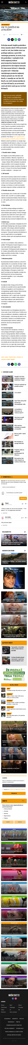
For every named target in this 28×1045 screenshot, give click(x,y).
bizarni (8, 359)
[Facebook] (8, 39)
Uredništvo (15, 1018)
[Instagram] (16, 998)
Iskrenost (6, 813)
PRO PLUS (21, 1018)
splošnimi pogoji (12, 789)
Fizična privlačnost (8, 809)
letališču (3, 359)
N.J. (6, 34)
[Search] (26, 2)
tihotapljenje (12, 357)
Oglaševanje (7, 1018)
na (22, 357)
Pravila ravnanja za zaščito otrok (14, 1031)
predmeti (12, 359)
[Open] (3, 2)
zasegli (6, 357)
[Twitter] (12, 39)
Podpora (6, 818)
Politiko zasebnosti (21, 789)
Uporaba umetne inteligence (14, 1035)
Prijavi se (23, 498)
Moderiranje (11, 1022)
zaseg (2, 357)
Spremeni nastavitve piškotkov (14, 1025)
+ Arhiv (22, 801)
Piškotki (18, 1022)
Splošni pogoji (19, 1028)
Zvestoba (6, 811)
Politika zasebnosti (10, 1028)
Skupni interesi (7, 816)
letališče (18, 357)
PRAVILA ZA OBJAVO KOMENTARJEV (8, 487)
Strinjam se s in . (14, 789)
